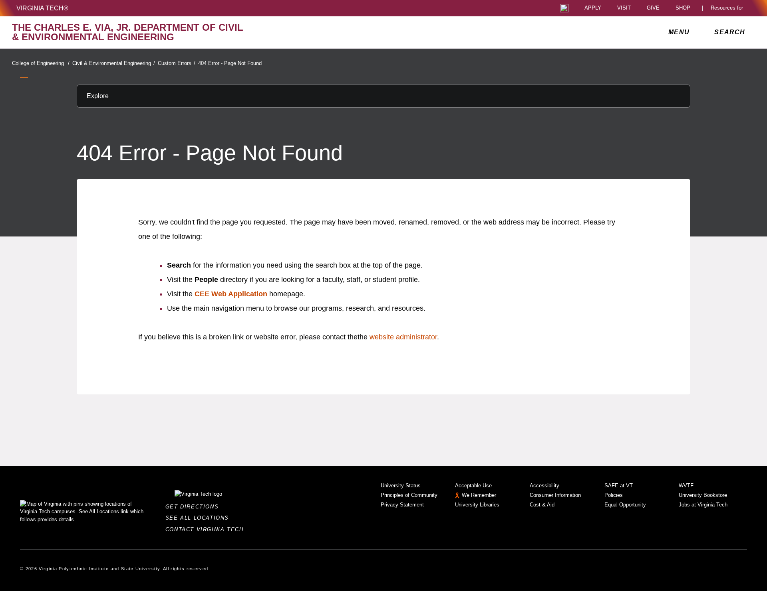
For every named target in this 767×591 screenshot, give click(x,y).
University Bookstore (703, 495)
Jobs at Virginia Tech (703, 505)
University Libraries (477, 505)
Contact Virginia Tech (206, 529)
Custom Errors (176, 63)
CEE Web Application (231, 294)
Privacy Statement (402, 505)
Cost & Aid (542, 505)
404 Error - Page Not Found (230, 63)
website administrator (403, 337)
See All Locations (199, 518)
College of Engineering (41, 63)
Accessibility (544, 486)
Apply (592, 8)
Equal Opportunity (625, 505)
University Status (401, 486)
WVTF (686, 486)
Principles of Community (409, 495)
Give (653, 8)
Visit (624, 8)
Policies (613, 495)
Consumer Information (555, 495)
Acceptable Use (473, 486)
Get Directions (194, 507)
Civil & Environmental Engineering (113, 63)
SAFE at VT (618, 486)
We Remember (479, 495)
